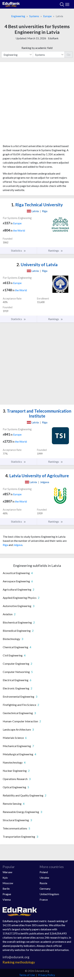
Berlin (6, 888)
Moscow (8, 883)
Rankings (54, 250)
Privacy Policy (46, 974)
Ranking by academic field (37, 47)
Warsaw (7, 872)
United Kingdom (49, 894)
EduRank (53, 38)
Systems (34, 16)
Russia (43, 883)
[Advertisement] (37, 104)
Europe (47, 16)
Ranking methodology (19, 962)
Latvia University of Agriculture (37, 475)
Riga (5, 544)
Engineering (18, 16)
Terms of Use (27, 974)
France (44, 899)
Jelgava (17, 544)
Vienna (7, 899)
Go (68, 54)
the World (19, 230)
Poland (44, 872)
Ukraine (44, 877)
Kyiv (5, 877)
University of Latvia (37, 264)
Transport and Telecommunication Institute (37, 413)
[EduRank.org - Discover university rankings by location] (11, 3)
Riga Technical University (37, 204)
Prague (7, 894)
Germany (45, 888)
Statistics (17, 250)
